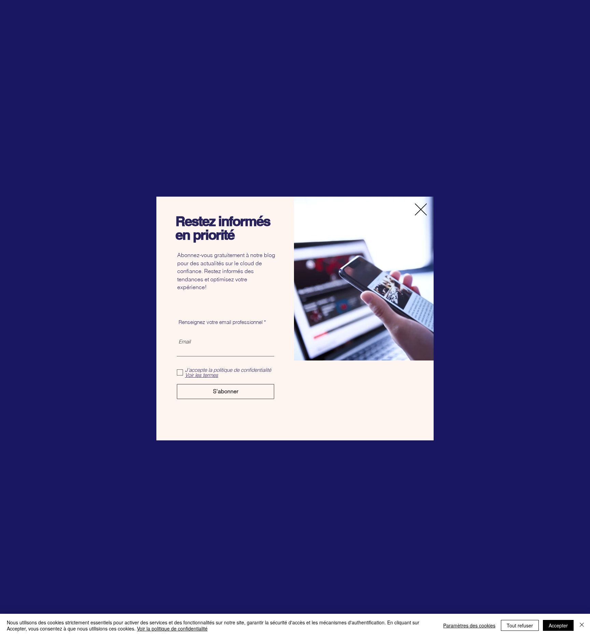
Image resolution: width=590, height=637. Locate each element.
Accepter (558, 625)
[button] (421, 209)
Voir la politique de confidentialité (172, 628)
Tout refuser (520, 625)
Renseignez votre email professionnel (221, 322)
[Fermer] (582, 625)
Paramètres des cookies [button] (469, 625)
